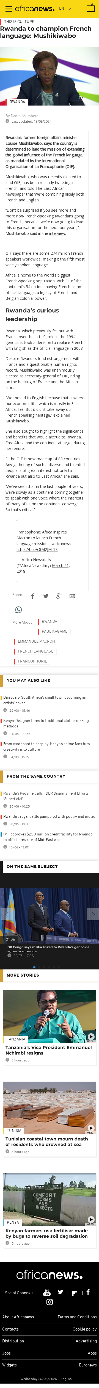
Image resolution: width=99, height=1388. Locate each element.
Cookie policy (85, 1329)
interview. (57, 233)
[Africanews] (34, 9)
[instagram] (50, 1302)
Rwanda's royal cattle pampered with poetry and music (49, 817)
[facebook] (88, 1293)
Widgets (9, 1365)
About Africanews (18, 1317)
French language (35, 652)
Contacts (10, 1329)
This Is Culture (19, 22)
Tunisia (14, 1131)
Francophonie (32, 661)
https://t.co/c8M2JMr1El (37, 549)
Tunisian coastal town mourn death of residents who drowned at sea (47, 1141)
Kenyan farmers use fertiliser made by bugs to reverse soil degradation (47, 1233)
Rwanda (17, 102)
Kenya (13, 1223)
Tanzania (16, 1039)
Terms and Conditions (77, 1317)
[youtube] (47, 1293)
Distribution (13, 1341)
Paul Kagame (54, 632)
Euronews (88, 1365)
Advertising (86, 1341)
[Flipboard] (74, 1293)
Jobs (6, 1354)
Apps (92, 1354)
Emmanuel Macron (36, 642)
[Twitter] (61, 1293)
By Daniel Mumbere (22, 116)
